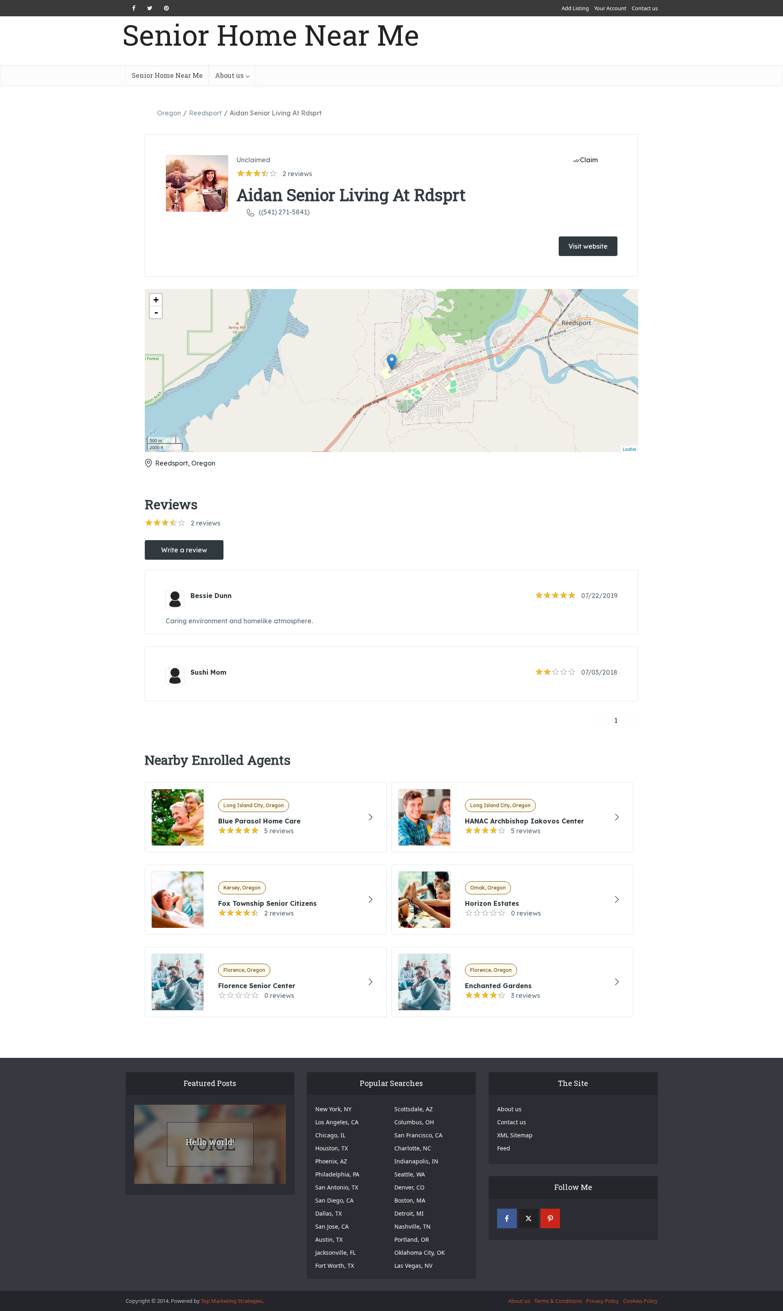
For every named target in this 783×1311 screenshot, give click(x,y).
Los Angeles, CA (336, 1122)
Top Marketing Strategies (231, 1300)
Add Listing (575, 8)
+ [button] (156, 300)
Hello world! (210, 1142)
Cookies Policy (640, 1300)
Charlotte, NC (412, 1148)
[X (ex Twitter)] (528, 1218)
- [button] (156, 312)
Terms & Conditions (558, 1300)
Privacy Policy (602, 1300)
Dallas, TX (328, 1213)
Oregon (169, 113)
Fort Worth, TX (334, 1265)
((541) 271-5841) (284, 212)
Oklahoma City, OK (419, 1252)
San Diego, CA (334, 1200)
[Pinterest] (550, 1218)
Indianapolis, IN (416, 1161)
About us (229, 75)
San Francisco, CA (418, 1135)
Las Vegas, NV (413, 1265)
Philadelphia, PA (337, 1174)
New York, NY (333, 1109)
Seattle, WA (409, 1174)
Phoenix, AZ (331, 1161)
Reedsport (205, 113)
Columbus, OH (414, 1122)
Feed (503, 1148)
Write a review (184, 550)
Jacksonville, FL (335, 1252)
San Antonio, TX (336, 1187)
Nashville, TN (412, 1226)
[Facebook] (507, 1218)
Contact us (645, 8)
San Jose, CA (332, 1226)
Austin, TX (329, 1239)
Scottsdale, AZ (413, 1109)
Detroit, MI (409, 1213)
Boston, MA (409, 1200)
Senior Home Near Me (270, 34)
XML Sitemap (515, 1135)
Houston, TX (331, 1148)
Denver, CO (409, 1187)
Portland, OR (411, 1239)
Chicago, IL (330, 1135)
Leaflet (629, 449)
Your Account (610, 8)
